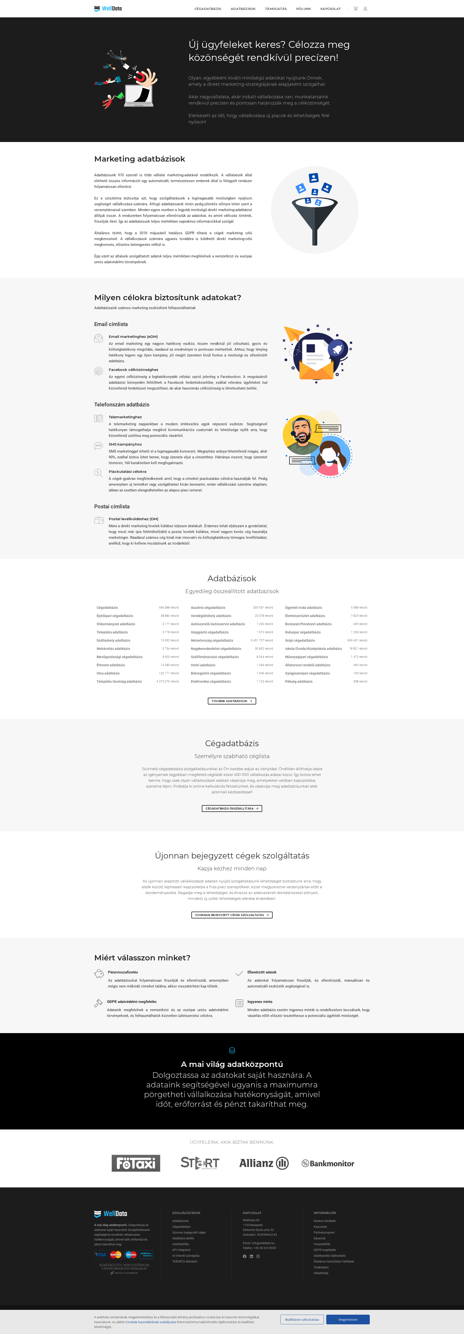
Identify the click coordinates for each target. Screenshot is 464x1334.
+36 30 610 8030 (265, 1248)
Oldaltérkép (321, 1273)
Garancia (320, 1238)
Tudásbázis (321, 1267)
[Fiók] (365, 9)
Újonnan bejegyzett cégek (189, 1232)
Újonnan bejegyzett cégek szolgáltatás (230, 915)
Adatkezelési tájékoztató (330, 1255)
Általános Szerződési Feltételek (334, 1261)
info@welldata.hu (263, 1243)
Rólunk (303, 9)
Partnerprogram (324, 1232)
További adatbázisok (230, 701)
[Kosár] (356, 8)
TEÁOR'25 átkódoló (184, 1261)
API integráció (181, 1250)
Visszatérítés (322, 1244)
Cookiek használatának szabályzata (151, 1322)
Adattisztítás (180, 1244)
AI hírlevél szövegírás (186, 1255)
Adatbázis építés (183, 1238)
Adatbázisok (243, 9)
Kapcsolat (330, 9)
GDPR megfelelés (325, 1250)
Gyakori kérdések (325, 1221)
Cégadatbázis (208, 9)
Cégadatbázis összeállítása (230, 808)
